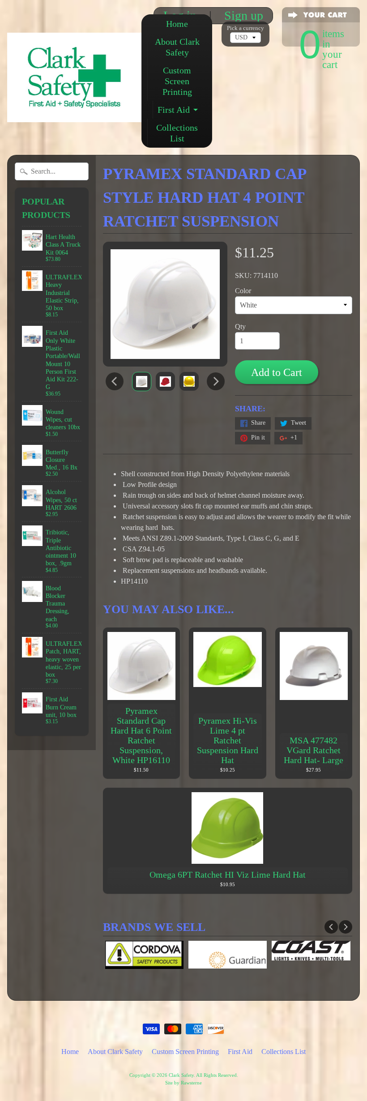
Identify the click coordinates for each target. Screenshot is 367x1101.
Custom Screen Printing (177, 81)
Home (177, 24)
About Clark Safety (177, 47)
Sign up (243, 15)
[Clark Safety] (74, 110)
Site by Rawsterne (183, 1082)
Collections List (177, 133)
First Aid (174, 110)
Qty (240, 326)
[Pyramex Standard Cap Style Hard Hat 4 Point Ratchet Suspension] (141, 381)
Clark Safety (181, 1075)
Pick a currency (245, 28)
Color (243, 290)
